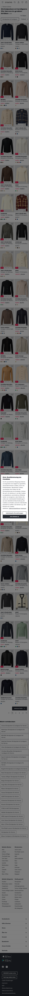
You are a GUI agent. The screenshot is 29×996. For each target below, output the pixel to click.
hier (22, 504)
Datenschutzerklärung (14, 508)
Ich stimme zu (14, 516)
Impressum (23, 508)
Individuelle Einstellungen (14, 513)
